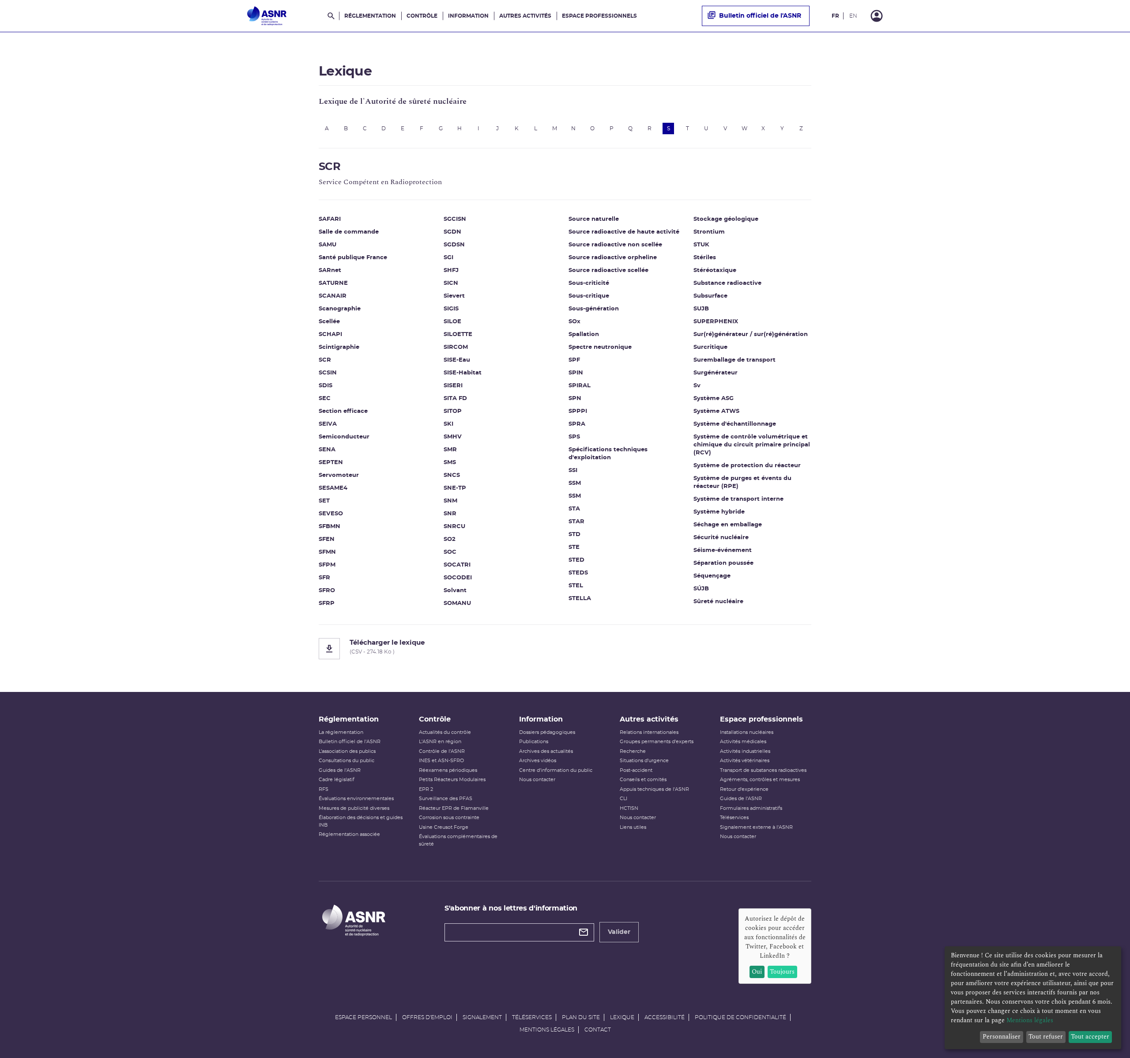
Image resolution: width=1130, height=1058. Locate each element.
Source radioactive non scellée (615, 245)
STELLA (580, 598)
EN (853, 16)
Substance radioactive (727, 283)
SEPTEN (331, 462)
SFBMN (329, 526)
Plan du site (581, 1017)
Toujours (782, 971)
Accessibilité (664, 1017)
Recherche (633, 751)
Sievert (454, 296)
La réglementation (341, 732)
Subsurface (710, 296)
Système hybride (719, 512)
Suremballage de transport (734, 360)
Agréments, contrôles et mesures (760, 779)
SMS (450, 462)
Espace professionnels (599, 16)
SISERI (453, 386)
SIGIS (451, 309)
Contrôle (422, 16)
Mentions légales (547, 1029)
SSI (573, 470)
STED (576, 560)
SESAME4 (333, 488)
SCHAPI (330, 334)
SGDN (452, 232)
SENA (327, 450)
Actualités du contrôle (445, 732)
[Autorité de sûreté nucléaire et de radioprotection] (266, 16)
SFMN (327, 552)
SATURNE (333, 283)
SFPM (327, 565)
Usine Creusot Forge (443, 827)
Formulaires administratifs (751, 808)
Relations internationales (649, 732)
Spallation (584, 334)
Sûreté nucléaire (718, 602)
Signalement (482, 1017)
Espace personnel (363, 1017)
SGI (448, 258)
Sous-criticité (589, 283)
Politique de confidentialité (740, 1017)
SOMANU (457, 603)
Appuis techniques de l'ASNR (654, 789)
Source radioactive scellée (608, 270)
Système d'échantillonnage (734, 424)
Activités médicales (743, 741)
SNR (450, 514)
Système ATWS (716, 411)
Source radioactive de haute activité (624, 232)
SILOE (452, 322)
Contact (597, 1029)
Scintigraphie (339, 347)
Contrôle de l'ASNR (442, 751)
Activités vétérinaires (744, 760)
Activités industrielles (745, 751)
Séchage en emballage (727, 525)
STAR (576, 522)
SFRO (327, 590)
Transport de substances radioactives (763, 770)
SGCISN (455, 219)
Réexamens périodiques (448, 770)
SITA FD (455, 398)
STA (574, 509)
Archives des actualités (546, 751)
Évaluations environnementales (356, 798)
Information (468, 16)
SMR (450, 450)
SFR (324, 578)
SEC (325, 398)
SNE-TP (455, 488)
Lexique (622, 1017)
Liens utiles (633, 827)
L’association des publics (347, 751)
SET (324, 501)
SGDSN (454, 245)
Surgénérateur (715, 373)
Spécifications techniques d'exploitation (608, 454)
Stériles (704, 258)
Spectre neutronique (600, 347)
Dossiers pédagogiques (547, 732)
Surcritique (710, 347)
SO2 (450, 539)
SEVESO (331, 514)
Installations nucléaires (746, 732)
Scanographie (340, 309)
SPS (574, 437)
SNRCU (454, 526)
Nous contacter (537, 779)
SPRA (577, 424)
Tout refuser (1045, 1036)
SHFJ (451, 270)
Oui (757, 971)
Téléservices (734, 817)
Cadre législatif (336, 779)
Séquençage (712, 576)
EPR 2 (426, 789)
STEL (576, 586)
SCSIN (328, 373)
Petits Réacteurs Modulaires (452, 779)
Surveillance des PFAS (445, 798)
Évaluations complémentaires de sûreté (458, 840)
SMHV (453, 437)
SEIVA (328, 424)
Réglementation (370, 16)
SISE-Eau (457, 360)
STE (574, 547)
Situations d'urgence (644, 760)
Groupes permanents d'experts (656, 741)
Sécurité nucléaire (721, 537)
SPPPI (578, 411)
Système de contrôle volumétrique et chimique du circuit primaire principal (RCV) (751, 445)
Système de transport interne (738, 499)
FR (835, 16)
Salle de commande (349, 232)
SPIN (576, 373)
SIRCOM (456, 347)
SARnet (330, 270)
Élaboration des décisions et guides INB (361, 821)
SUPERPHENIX (715, 322)
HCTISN (629, 808)
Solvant (455, 590)
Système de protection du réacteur (747, 466)
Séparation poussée (723, 563)
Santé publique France (353, 258)
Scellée (329, 322)
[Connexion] (876, 16)
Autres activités (525, 16)
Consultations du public (346, 760)
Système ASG (713, 398)
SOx (574, 322)
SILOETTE (458, 334)
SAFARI (330, 219)
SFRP (327, 603)
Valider (619, 932)
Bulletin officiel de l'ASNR (760, 16)
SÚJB (701, 589)
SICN (451, 283)
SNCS (452, 475)
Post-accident (636, 770)
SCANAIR (333, 296)
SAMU (327, 245)
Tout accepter (1090, 1036)
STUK (701, 245)
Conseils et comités (643, 779)
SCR (325, 360)
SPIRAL (580, 386)
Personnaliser (1002, 1036)
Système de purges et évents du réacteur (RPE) (742, 482)
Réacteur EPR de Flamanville (454, 808)
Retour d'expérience (744, 789)
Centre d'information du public (555, 770)
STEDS (578, 573)
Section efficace (343, 411)
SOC (450, 552)
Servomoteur (339, 475)
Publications (533, 741)
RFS (323, 789)
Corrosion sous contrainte (449, 817)
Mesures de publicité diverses (354, 808)
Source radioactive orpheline (613, 258)
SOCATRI (457, 565)
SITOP (453, 411)
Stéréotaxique (714, 270)
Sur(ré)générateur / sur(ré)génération (750, 334)
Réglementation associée (349, 834)
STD (574, 534)
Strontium (709, 232)
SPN (575, 398)
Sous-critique (589, 296)
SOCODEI (458, 578)
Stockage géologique (725, 219)
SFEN (327, 539)
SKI (448, 424)
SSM (575, 483)
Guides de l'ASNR (340, 770)
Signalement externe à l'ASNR (756, 827)
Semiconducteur (344, 437)
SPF (574, 360)
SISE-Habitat (463, 373)
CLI (623, 798)
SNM (450, 501)
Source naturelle (594, 219)
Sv (697, 386)
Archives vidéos (537, 760)
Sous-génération (594, 309)
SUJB (701, 309)
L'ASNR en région (440, 741)
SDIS (325, 386)
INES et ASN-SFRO (441, 760)
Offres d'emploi (427, 1017)
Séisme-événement (722, 550)
